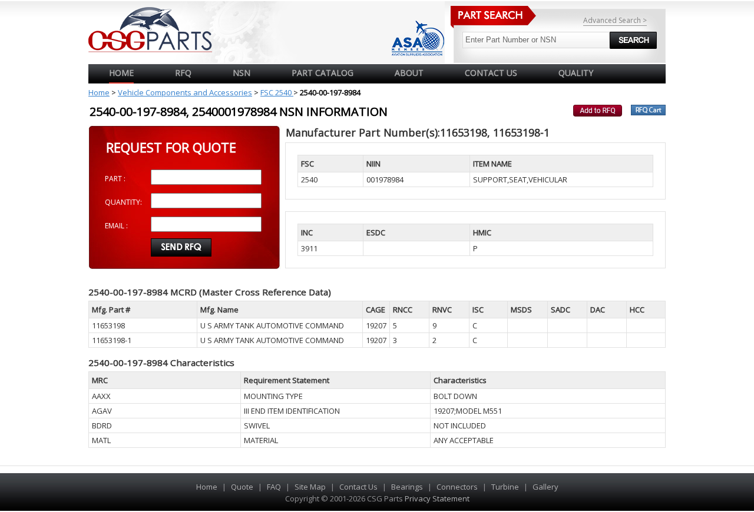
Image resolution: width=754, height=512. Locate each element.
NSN (241, 72)
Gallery (545, 486)
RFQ (183, 72)
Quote (242, 486)
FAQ (274, 486)
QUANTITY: (123, 202)
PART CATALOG (322, 72)
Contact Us (358, 486)
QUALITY (575, 72)
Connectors (457, 486)
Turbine (505, 486)
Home (121, 72)
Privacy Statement (436, 498)
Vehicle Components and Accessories (185, 92)
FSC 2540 (276, 92)
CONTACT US (491, 72)
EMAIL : (116, 226)
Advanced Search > (615, 20)
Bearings (407, 486)
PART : (115, 179)
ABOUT (409, 72)
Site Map (310, 486)
